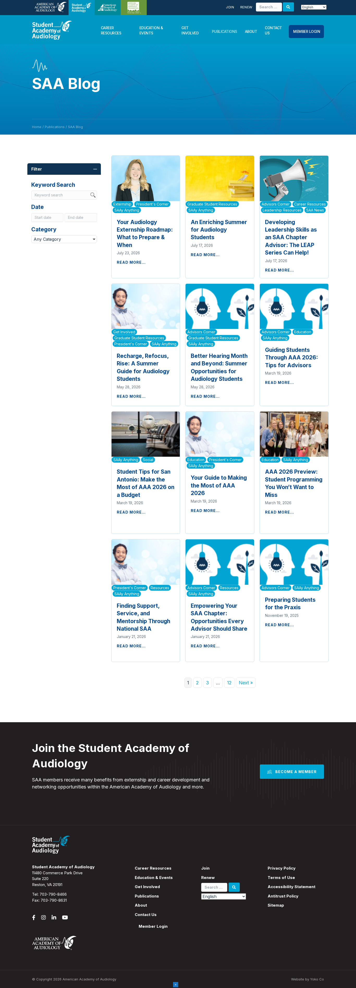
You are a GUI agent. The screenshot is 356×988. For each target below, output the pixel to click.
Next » (246, 682)
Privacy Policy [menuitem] (282, 868)
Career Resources (111, 30)
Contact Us (273, 30)
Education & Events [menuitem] (154, 877)
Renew (246, 7)
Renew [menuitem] (208, 877)
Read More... (131, 262)
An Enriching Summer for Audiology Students (219, 230)
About (251, 31)
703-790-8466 (53, 894)
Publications (224, 31)
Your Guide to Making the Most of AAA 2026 (219, 485)
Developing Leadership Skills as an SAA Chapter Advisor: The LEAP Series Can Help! (291, 237)
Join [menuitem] (205, 868)
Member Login (306, 31)
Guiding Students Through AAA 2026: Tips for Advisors (291, 358)
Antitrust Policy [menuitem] (283, 896)
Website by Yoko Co (307, 979)
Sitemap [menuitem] (276, 905)
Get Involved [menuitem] (147, 886)
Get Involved (190, 30)
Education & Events (151, 30)
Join (230, 7)
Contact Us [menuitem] (146, 914)
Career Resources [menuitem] (153, 868)
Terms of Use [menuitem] (281, 877)
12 (229, 682)
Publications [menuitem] (147, 896)
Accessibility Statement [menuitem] (291, 886)
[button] (95, 169)
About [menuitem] (141, 905)
